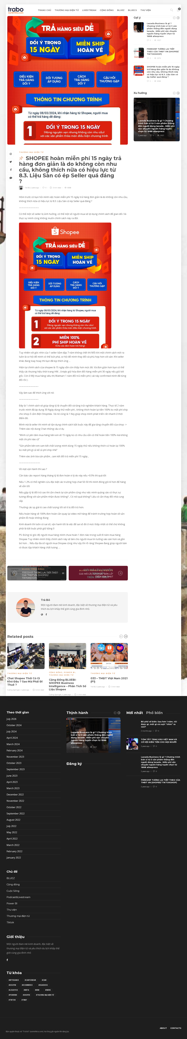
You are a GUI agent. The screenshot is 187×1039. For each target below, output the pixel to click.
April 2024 (12, 737)
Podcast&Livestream (18, 897)
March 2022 (13, 845)
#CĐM (44, 980)
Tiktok (10, 922)
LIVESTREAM (89, 10)
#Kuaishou (43, 985)
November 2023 (15, 756)
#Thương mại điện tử (45, 995)
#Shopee (26, 995)
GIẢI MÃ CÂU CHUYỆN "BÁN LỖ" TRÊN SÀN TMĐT (96, 575)
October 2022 (14, 807)
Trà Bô (27, 188)
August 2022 (13, 819)
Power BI (69, 672)
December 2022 (15, 794)
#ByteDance (14, 980)
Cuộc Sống (13, 891)
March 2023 (13, 788)
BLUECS (132, 10)
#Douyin (12, 985)
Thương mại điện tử (31, 152)
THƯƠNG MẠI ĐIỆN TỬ (67, 10)
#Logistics (13, 990)
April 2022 (12, 838)
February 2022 (14, 851)
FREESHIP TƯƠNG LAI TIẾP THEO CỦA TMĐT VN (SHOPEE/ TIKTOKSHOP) (40, 575)
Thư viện (12, 909)
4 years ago (24, 690)
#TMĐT (24, 1000)
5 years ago (100, 687)
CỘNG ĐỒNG (107, 10)
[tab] (134, 713)
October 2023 (14, 763)
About (163, 1028)
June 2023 (12, 775)
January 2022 (14, 857)
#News (48, 990)
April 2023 (12, 782)
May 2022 (12, 832)
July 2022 (11, 826)
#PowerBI (13, 995)
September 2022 (16, 813)
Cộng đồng (38, 569)
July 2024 (11, 731)
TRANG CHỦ (44, 10)
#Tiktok (12, 1000)
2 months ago (146, 731)
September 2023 (16, 769)
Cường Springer (13, 690)
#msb (37, 990)
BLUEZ (120, 10)
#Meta (26, 990)
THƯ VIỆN (145, 10)
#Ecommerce (27, 985)
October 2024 (14, 725)
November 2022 (15, 800)
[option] (26, 666)
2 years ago (35, 188)
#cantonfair (30, 980)
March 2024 (13, 744)
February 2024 (14, 750)
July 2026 (11, 719)
